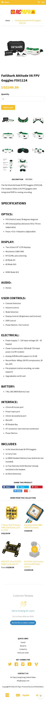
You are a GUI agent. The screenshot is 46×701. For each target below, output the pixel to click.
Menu (6, 2)
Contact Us (23, 649)
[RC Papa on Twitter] (10, 665)
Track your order (23, 653)
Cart (43, 2)
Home (7, 20)
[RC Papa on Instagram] (23, 665)
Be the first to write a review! (23, 623)
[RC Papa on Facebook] (16, 665)
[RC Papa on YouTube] (30, 665)
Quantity (5, 94)
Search (23, 642)
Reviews (28, 179)
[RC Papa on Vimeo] (36, 665)
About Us (23, 646)
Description (17, 179)
